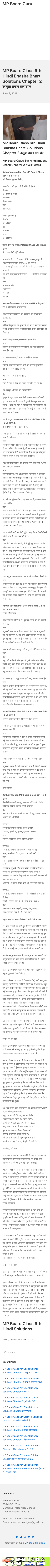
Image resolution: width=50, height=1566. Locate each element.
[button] (25, 1561)
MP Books (18, 1563)
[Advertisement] (25, 34)
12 (12, 1563)
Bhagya (21, 1339)
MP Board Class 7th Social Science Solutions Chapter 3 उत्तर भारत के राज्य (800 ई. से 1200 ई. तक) (24, 1469)
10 (42, 1559)
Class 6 (30, 1339)
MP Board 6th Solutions (20, 1559)
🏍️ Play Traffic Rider (40, 1563)
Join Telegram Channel (29, 1563)
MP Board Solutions (34, 1543)
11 (7, 1563)
